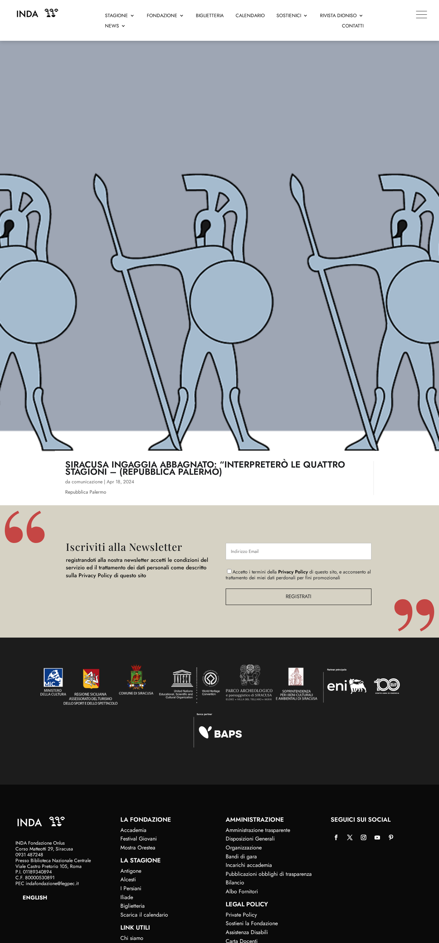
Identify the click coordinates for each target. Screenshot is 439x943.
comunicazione (87, 481)
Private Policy (241, 915)
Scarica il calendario (144, 915)
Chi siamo (131, 938)
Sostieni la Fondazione (252, 923)
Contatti (353, 26)
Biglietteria (210, 16)
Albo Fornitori (242, 891)
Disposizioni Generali (250, 839)
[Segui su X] (349, 837)
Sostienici (288, 16)
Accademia (133, 830)
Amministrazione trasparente (258, 830)
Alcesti (128, 879)
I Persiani (130, 888)
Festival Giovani (138, 839)
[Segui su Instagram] (363, 837)
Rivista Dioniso (338, 16)
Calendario (250, 16)
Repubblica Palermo (85, 491)
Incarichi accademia (249, 865)
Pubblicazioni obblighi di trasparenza (269, 874)
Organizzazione (244, 847)
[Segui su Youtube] (377, 837)
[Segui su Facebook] (336, 837)
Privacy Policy (293, 571)
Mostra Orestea (137, 847)
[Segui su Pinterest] (390, 837)
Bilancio (235, 882)
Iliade (126, 897)
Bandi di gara (241, 856)
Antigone (130, 871)
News (112, 26)
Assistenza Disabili (247, 932)
